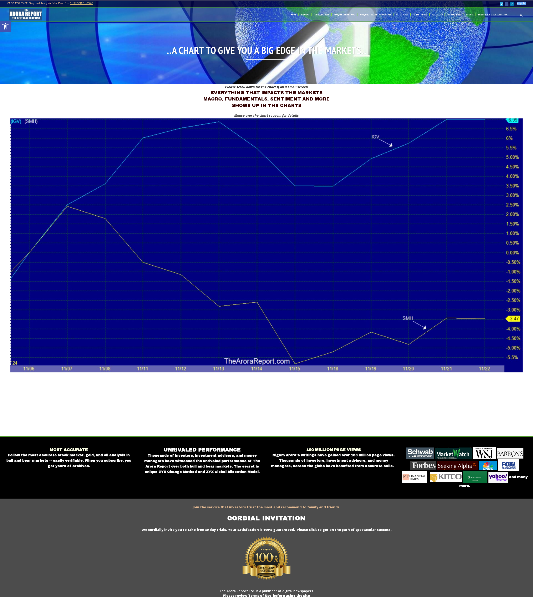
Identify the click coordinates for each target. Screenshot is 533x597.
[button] (5, 26)
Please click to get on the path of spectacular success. (344, 529)
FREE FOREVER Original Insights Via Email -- (50, 3)
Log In (521, 3)
